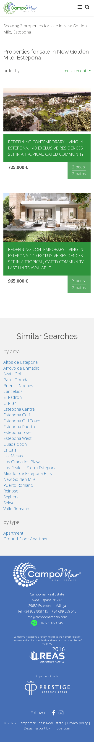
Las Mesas (13, 456)
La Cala (9, 450)
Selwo (9, 502)
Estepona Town (17, 432)
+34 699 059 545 (64, 611)
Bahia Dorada (15, 379)
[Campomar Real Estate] (20, 8)
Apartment (13, 533)
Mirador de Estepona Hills (27, 473)
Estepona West (17, 438)
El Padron (12, 397)
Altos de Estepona (20, 362)
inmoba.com (60, 728)
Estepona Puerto (19, 426)
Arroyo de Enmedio (21, 368)
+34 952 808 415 (35, 611)
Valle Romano (16, 508)
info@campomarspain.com (47, 617)
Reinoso (10, 491)
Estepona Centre (19, 409)
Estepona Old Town (21, 420)
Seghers (10, 497)
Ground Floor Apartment (26, 538)
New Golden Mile (19, 479)
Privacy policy (77, 723)
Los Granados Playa (21, 461)
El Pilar (9, 403)
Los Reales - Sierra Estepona (29, 467)
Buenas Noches (18, 385)
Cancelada (13, 391)
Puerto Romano (18, 485)
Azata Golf (12, 373)
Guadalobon (15, 444)
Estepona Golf (16, 414)
